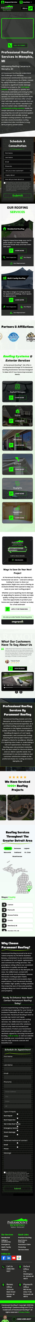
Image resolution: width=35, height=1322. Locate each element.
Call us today (13, 1036)
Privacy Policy (24, 1312)
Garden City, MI (13, 931)
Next (20, 692)
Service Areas (23, 1250)
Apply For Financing (19, 609)
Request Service (11, 2)
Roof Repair (8, 1116)
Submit (17, 196)
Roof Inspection (9, 1120)
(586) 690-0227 (22, 1319)
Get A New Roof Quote (12, 1124)
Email (6, 1145)
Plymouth (11, 910)
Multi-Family (6, 1247)
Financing (22, 1247)
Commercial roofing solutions (12, 108)
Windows (4, 1250)
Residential (5, 1238)
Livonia (10, 920)
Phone (6, 1149)
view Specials (19, 560)
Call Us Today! (19, 45)
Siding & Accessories (6, 1241)
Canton (10, 905)
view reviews (19, 668)
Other (6, 1136)
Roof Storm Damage (22, 1241)
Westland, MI (12, 926)
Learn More (19, 251)
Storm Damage (9, 1132)
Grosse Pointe (13, 915)
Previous (16, 692)
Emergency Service (11, 1128)
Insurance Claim (24, 1244)
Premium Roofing (24, 1238)
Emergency (5, 1244)
